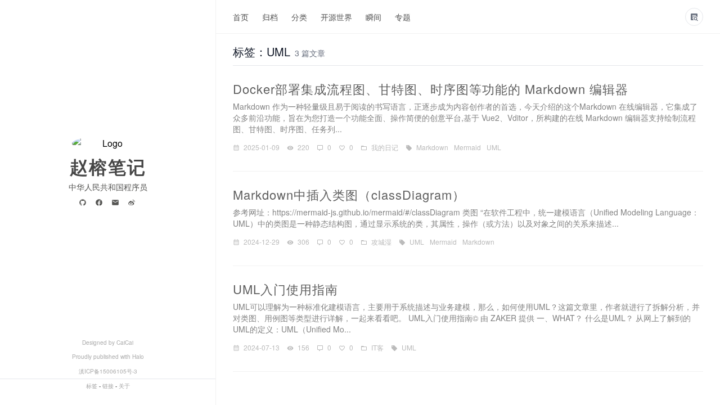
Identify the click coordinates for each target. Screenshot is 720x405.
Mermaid (467, 147)
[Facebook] (101, 203)
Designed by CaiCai (107, 342)
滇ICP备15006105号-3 (108, 371)
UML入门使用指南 (285, 289)
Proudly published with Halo (108, 357)
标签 (91, 386)
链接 (108, 386)
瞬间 (373, 16)
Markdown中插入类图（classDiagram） (349, 194)
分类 (299, 16)
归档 (270, 16)
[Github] (85, 203)
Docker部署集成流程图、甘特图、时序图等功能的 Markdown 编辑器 (430, 88)
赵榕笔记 (108, 166)
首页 (241, 16)
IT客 (377, 347)
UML (494, 147)
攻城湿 (381, 241)
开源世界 (336, 16)
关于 (124, 386)
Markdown (432, 147)
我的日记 (384, 147)
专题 (403, 16)
